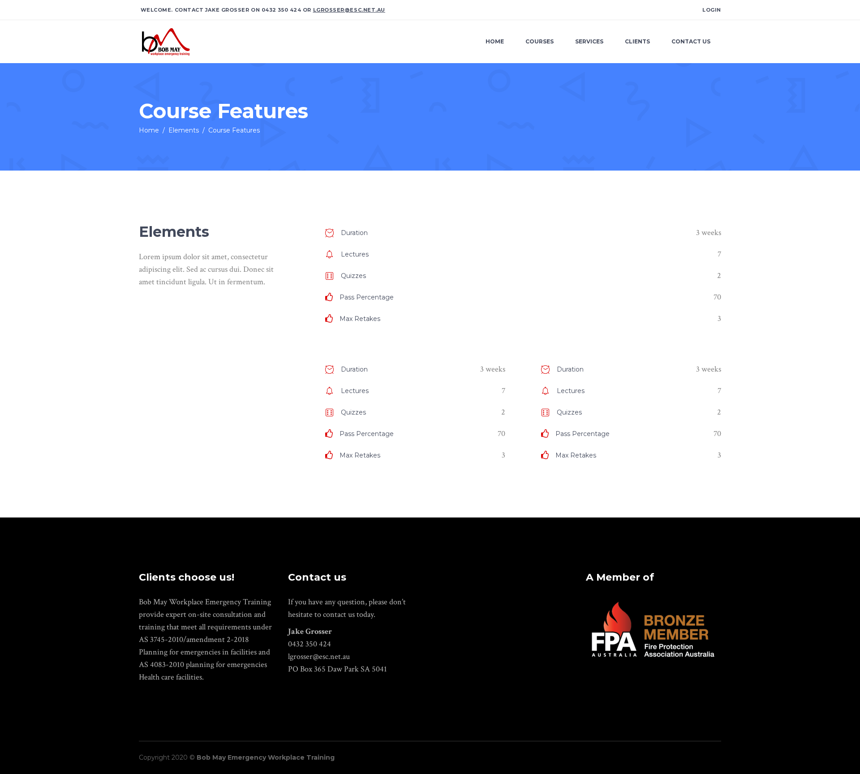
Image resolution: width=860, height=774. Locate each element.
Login (711, 10)
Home (149, 130)
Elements (183, 130)
